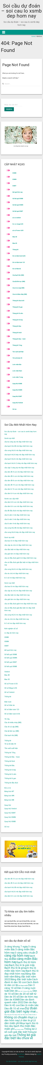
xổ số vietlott (16, 217)
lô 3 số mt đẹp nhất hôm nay (14, 578)
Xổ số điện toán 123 (18, 262)
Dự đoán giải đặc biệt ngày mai (20, 1009)
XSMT (14, 186)
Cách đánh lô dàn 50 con (21, 981)
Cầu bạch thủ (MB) (18, 275)
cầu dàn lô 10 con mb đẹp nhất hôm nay (19, 489)
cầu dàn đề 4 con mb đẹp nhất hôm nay (18, 472)
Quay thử (7, 805)
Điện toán (7, 702)
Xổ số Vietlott (9, 692)
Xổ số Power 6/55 (11, 684)
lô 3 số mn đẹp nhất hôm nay (15, 623)
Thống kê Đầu (16, 326)
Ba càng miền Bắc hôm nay (21, 960)
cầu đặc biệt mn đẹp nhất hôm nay (17, 595)
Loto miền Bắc (16, 364)
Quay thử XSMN (17, 390)
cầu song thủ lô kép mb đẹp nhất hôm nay (19, 532)
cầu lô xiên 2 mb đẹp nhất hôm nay (17, 515)
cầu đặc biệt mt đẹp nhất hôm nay (16, 549)
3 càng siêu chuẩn (25, 952)
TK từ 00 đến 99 (17, 358)
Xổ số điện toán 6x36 (18, 256)
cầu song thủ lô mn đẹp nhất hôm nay (18, 615)
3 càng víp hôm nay (20, 954)
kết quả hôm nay (17, 192)
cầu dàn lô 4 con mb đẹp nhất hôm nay (18, 493)
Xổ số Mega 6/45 (10, 688)
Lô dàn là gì (26, 1020)
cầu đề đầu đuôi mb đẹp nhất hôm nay (18, 511)
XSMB (14, 173)
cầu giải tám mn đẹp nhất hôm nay (17, 599)
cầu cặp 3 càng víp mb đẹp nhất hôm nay (19, 468)
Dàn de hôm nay (28, 996)
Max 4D (14, 243)
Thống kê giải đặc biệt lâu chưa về (20, 1036)
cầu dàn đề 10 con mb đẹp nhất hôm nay (19, 485)
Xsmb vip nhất (9, 438)
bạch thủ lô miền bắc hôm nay (20, 969)
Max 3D (14, 237)
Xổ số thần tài (16, 269)
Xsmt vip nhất (9, 537)
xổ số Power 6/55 (17, 230)
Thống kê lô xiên (17, 313)
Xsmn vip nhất (9, 583)
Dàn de (14, 990)
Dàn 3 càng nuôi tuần (19, 989)
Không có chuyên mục (19, 1017)
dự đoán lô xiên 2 (31, 1014)
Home (33, 36)
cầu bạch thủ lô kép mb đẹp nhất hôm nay (19, 455)
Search (9, 109)
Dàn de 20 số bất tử (25, 993)
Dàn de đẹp (30, 1002)
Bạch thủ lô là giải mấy (22, 965)
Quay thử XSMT (17, 396)
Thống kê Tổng (17, 345)
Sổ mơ (14, 409)
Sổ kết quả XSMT (17, 211)
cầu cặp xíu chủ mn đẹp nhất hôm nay (18, 591)
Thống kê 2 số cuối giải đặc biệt (20, 1030)
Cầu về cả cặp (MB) (18, 288)
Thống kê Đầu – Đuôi (18, 339)
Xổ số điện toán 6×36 (12, 714)
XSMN (14, 179)
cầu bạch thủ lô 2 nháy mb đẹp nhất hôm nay (20, 463)
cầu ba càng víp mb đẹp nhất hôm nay (18, 442)
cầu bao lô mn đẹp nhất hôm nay (16, 586)
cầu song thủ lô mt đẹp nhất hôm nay (18, 569)
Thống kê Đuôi (17, 332)
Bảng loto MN (9, 796)
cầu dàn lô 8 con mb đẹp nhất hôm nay (18, 502)
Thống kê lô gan (17, 307)
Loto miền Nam (17, 371)
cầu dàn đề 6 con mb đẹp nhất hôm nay (18, 476)
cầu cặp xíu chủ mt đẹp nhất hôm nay (18, 545)
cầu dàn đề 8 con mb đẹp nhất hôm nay (18, 481)
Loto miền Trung (17, 377)
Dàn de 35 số (11, 996)
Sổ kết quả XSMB (17, 198)
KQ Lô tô (7, 788)
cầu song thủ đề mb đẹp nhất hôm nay (18, 528)
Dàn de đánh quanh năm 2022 (19, 1001)
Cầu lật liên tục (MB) (18, 281)
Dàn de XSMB (12, 999)
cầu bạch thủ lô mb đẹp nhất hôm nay (18, 459)
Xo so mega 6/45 (17, 224)
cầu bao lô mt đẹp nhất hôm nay (16, 541)
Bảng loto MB (9, 800)
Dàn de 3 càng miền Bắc (25, 991)
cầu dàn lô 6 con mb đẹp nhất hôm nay (18, 506)
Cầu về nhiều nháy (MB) (19, 294)
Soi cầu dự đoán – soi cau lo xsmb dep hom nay (21, 11)
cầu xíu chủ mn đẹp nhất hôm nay (16, 619)
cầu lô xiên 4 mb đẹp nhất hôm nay (17, 524)
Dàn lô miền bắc (29, 1005)
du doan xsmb (23, 985)
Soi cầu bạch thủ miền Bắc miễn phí (19, 1027)
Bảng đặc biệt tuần (21, 979)
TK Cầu (7, 719)
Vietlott (7, 672)
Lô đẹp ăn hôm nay (11, 633)
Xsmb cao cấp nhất (11, 499)
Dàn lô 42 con (12, 1005)
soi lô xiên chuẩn (19, 1029)
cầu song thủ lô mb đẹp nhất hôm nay (18, 450)
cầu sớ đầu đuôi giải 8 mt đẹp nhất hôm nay (20, 558)
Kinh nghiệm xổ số (11, 629)
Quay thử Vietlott (17, 403)
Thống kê (15, 249)
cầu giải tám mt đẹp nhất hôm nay (16, 554)
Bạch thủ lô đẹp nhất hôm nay (21, 972)
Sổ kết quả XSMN (17, 205)
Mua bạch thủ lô (29, 1023)
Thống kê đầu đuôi (18, 300)
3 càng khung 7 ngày (16, 946)
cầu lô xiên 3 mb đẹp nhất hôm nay (17, 519)
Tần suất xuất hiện (17, 352)
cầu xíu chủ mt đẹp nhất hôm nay (16, 573)
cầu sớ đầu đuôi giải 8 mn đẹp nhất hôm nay (20, 604)
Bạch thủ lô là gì (13, 967)
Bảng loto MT (9, 791)
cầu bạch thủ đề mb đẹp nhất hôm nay (18, 446)
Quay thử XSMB (17, 383)
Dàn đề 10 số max (14, 1008)
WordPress (20, 1054)
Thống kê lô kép (17, 320)
